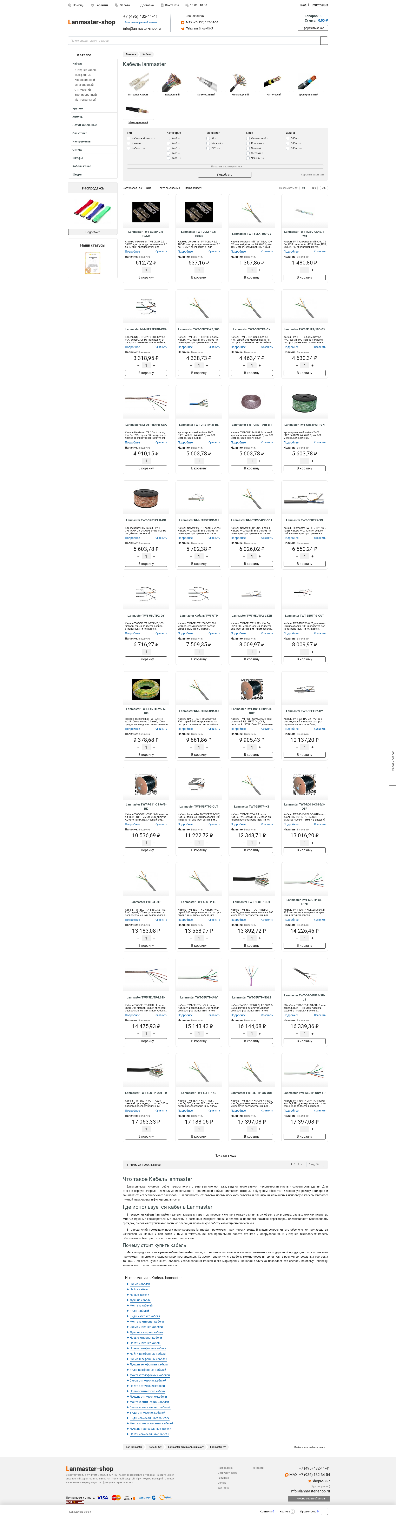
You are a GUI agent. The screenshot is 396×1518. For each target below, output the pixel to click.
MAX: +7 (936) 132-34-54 (201, 22)
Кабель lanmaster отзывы (309, 1447)
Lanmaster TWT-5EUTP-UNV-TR (304, 1093)
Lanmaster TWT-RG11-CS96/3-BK (146, 806)
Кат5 (176, 148)
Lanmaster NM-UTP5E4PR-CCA (146, 424)
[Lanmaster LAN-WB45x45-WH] (92, 211)
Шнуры (77, 174)
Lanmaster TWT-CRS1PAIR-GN (304, 424)
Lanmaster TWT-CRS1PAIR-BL (199, 424)
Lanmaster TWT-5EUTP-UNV (199, 997)
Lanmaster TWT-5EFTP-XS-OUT (252, 1093)
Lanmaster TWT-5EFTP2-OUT (198, 806)
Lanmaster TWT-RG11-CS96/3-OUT (251, 711)
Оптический (82, 89)
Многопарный (84, 84)
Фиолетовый (259, 138)
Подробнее (92, 232)
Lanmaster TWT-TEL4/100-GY (251, 233)
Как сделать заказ (80, 1511)
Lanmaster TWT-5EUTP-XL (198, 902)
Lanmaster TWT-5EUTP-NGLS (251, 997)
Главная (131, 54)
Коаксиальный (84, 79)
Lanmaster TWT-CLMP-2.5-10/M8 (199, 234)
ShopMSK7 (320, 1481)
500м (295, 138)
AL (214, 138)
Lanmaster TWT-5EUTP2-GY (146, 615)
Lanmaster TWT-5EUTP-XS (251, 806)
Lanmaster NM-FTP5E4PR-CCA (251, 520)
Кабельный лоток (143, 138)
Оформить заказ (313, 28)
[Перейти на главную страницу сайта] (91, 22)
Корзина (285, 1511)
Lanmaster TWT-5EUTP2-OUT (304, 615)
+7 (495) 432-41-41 (140, 16)
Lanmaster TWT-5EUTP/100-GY (304, 329)
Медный (217, 143)
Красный (257, 143)
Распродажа (225, 1467)
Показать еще (225, 1155)
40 (303, 188)
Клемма (138, 143)
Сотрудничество (227, 1472)
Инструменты (81, 141)
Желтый (257, 153)
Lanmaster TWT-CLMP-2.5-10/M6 (146, 234)
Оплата (125, 5)
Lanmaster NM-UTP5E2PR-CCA (146, 329)
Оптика (77, 149)
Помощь (78, 5)
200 (324, 188)
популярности (193, 188)
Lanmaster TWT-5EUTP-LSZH (146, 997)
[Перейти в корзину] (300, 18)
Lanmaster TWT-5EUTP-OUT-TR (146, 1093)
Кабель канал (81, 166)
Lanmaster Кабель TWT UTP (199, 615)
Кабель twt (155, 1447)
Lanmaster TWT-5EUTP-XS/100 (198, 329)
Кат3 (176, 153)
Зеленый (257, 148)
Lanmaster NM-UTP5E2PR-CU (199, 520)
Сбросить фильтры (312, 174)
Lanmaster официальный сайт (186, 1447)
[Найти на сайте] (324, 40)
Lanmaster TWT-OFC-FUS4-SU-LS (304, 997)
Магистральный (85, 99)
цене (148, 188)
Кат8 (176, 143)
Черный (257, 158)
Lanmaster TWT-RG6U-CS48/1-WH (304, 234)
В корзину (146, 277)
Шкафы (77, 158)
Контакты (172, 5)
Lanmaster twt (218, 1447)
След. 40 (314, 1164)
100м (296, 143)
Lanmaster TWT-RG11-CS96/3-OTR (304, 806)
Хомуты (77, 116)
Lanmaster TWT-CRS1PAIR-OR (146, 520)
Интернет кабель (85, 70)
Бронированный (85, 94)
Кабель (77, 63)
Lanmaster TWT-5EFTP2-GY (304, 711)
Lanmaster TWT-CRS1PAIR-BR (252, 424)
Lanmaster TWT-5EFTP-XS (198, 1093)
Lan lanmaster (134, 1447)
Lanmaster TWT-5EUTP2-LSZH (252, 615)
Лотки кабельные (84, 125)
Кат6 (176, 158)
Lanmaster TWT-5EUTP (146, 902)
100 (314, 188)
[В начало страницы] (324, 1511)
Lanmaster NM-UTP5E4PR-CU (199, 711)
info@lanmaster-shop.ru (310, 1491)
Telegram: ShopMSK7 (199, 28)
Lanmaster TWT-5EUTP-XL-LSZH (304, 902)
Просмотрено (308, 1511)
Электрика (79, 133)
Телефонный (82, 74)
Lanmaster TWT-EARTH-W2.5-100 (146, 711)
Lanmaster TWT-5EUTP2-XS (304, 520)
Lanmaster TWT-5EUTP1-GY (251, 329)
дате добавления (170, 188)
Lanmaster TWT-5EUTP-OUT (251, 902)
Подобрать (224, 174)
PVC (215, 148)
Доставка (147, 5)
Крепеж (77, 108)
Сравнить (266, 1511)
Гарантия (102, 5)
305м (296, 148)
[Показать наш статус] (93, 263)
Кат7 (176, 138)
